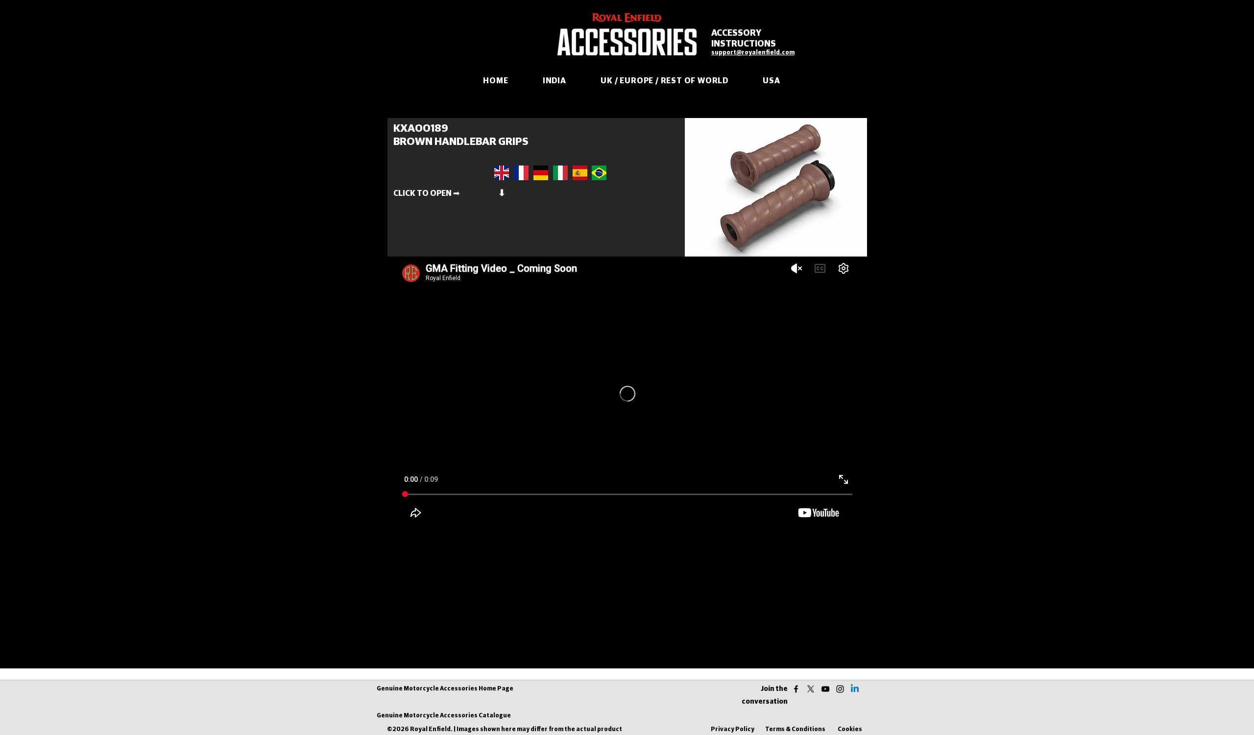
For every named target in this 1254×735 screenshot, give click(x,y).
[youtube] (825, 689)
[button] (521, 193)
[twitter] (811, 689)
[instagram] (840, 689)
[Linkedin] (855, 689)
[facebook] (796, 689)
